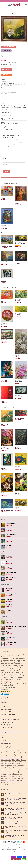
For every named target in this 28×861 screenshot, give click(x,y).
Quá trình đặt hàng (6, 725)
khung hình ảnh (11, 759)
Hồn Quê (3, 226)
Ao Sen (16, 447)
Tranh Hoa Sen (18, 9)
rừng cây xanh (21, 765)
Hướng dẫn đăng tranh (7, 732)
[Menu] (2, 4)
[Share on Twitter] (5, 93)
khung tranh (19, 759)
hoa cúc (3, 752)
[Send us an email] (7, 698)
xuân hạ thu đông (5, 784)
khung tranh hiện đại (6, 761)
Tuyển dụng (4, 740)
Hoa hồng (8, 752)
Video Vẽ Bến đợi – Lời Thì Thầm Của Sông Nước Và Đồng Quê (15, 822)
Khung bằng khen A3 (15, 755)
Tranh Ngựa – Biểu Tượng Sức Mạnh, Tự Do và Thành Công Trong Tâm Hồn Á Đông (16, 804)
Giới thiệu (3, 706)
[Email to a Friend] (7, 93)
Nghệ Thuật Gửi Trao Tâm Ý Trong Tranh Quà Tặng (14, 836)
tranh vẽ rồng (11, 780)
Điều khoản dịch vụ (6, 709)
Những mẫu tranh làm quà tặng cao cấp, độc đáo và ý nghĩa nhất (16, 813)
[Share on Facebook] (2, 93)
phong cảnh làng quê (6, 763)
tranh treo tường (12, 778)
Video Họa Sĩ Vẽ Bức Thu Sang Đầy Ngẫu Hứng (16, 827)
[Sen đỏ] (21, 459)
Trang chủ (9, 9)
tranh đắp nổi (19, 780)
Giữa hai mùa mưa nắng (7, 510)
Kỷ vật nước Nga (5, 448)
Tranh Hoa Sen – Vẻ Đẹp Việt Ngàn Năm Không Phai (16, 794)
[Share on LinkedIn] (12, 93)
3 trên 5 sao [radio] (6, 142)
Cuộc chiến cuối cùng (20, 243)
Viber (25, 857)
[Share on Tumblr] (14, 93)
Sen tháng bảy (18, 381)
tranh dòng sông (22, 767)
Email (5, 164)
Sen (2, 301)
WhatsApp (24, 859)
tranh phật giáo (18, 776)
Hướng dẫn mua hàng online (9, 714)
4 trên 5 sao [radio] (16, 142)
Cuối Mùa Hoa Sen (19, 418)
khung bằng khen (5, 755)
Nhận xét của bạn (7, 147)
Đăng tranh (4, 730)
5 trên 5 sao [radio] (6, 144)
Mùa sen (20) (4, 424)
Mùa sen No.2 (4, 494)
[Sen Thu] (7, 459)
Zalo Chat (19, 857)
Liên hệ (3, 738)
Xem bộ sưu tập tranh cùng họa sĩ (8, 83)
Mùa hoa (18, 761)
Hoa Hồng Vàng (15, 752)
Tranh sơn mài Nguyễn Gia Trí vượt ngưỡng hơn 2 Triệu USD (14, 818)
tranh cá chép (14, 767)
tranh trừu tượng (20, 778)
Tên (4, 158)
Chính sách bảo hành (7, 722)
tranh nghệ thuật (5, 772)
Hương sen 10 (18, 396)
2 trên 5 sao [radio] (13, 139)
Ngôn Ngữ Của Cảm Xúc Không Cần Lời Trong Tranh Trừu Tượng (15, 799)
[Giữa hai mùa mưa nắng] (7, 503)
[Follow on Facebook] (2, 698)
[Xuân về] (21, 482)
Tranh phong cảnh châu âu (7, 774)
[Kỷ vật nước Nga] (7, 437)
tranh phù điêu (4, 776)
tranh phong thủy (18, 774)
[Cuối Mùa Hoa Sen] (21, 413)
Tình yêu (9, 782)
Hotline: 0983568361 (16, 859)
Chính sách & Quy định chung (9, 717)
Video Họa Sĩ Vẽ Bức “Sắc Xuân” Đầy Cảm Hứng (16, 831)
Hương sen (4, 380)
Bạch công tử (18, 263)
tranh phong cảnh (14, 772)
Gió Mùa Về (17, 314)
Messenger (13, 857)
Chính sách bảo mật (6, 727)
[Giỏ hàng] (26, 4)
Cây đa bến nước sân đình (20, 750)
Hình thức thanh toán (7, 711)
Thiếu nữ (17, 203)
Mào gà (13, 761)
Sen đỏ (16, 467)
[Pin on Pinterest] (9, 93)
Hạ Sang (17, 356)
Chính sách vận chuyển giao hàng (10, 719)
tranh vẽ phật (4, 780)
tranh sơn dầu (4, 778)
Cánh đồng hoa (10, 750)
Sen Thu (3, 468)
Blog (2, 735)
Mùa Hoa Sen (4, 341)
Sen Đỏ (3, 401)
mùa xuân (23, 761)
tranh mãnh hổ (16, 769)
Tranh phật (11, 776)
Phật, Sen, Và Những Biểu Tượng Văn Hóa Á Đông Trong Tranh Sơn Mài (15, 809)
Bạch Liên (17, 300)
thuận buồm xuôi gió (5, 767)
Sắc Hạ (2, 324)
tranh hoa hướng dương (6, 769)
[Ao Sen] (21, 437)
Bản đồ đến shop (7, 845)
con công (3, 750)
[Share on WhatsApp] (17, 93)
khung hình (4, 759)
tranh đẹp (3, 782)
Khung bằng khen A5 (16, 757)
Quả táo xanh (4, 263)
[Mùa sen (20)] (7, 416)
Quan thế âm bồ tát (12, 765)
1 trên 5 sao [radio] (5, 139)
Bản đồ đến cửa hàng (6, 743)
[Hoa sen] (21, 502)
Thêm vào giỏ (6, 69)
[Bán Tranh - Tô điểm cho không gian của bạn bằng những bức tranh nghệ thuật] (14, 4)
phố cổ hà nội (4, 765)
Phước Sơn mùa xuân (6, 246)
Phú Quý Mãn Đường (16, 763)
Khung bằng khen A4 (6, 757)
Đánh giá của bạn (8, 137)
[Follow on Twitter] (5, 698)
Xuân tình (3, 281)
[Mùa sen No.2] (7, 482)
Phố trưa (3, 198)
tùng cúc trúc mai (15, 782)
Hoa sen (17, 508)
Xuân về (17, 493)
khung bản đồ (23, 752)
